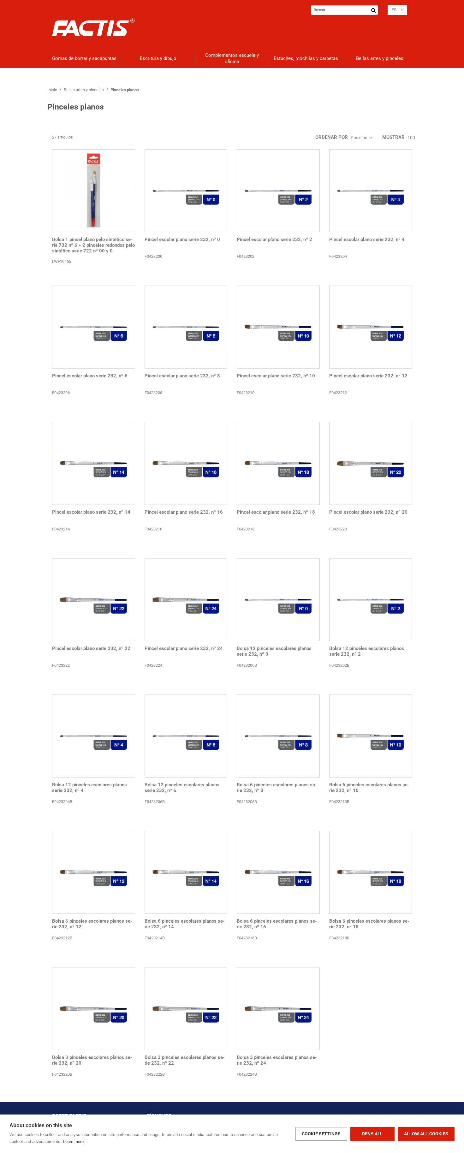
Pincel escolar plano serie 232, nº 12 (368, 376)
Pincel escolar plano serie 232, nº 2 (274, 239)
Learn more (73, 1141)
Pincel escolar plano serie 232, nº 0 (182, 239)
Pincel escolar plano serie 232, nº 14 (91, 512)
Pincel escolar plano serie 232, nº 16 (184, 512)
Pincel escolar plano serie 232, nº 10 (276, 376)
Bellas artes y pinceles (84, 89)
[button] (397, 10)
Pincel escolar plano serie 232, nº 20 (368, 512)
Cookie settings (321, 1133)
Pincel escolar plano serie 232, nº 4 (367, 239)
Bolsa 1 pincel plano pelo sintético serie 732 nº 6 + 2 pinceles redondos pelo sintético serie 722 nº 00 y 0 (93, 245)
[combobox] (344, 10)
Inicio (52, 89)
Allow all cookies (426, 1133)
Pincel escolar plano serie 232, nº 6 (90, 376)
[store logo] (93, 27)
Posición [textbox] (359, 137)
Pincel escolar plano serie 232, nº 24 (184, 648)
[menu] (232, 58)
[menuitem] (84, 58)
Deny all (372, 1133)
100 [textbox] (411, 137)
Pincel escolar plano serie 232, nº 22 (91, 648)
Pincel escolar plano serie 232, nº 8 (182, 376)
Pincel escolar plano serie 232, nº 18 (276, 512)
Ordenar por (331, 137)
